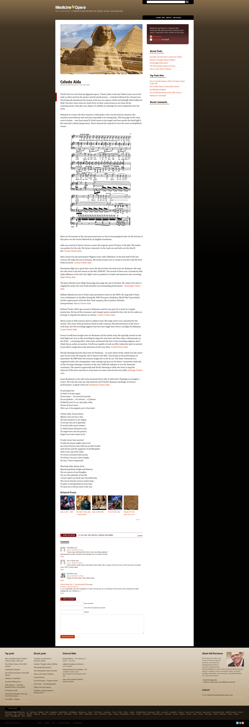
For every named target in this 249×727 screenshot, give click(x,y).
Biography (53, 712)
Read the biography (210, 680)
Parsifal (116, 714)
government (207, 712)
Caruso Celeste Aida (73, 251)
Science (200, 714)
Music (75, 714)
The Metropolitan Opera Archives (162, 66)
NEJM (81, 714)
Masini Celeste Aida (82, 303)
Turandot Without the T (13, 682)
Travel (7, 716)
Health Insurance (231, 712)
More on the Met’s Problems (160, 69)
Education (173, 712)
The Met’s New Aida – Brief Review (83, 513)
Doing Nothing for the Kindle (73, 670)
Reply (62, 556)
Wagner (29, 716)
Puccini (175, 714)
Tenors (230, 714)
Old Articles (102, 714)
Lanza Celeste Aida (68, 329)
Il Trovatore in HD (11, 690)
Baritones (33, 712)
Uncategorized (15, 716)
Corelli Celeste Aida (119, 347)
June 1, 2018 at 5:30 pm (74, 563)
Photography (124, 714)
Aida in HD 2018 (97, 512)
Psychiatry (168, 714)
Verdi (23, 716)
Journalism (8, 714)
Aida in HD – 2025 (66, 512)
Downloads (151, 712)
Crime (114, 712)
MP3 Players (68, 714)
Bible (47, 712)
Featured (198, 712)
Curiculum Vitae (64, 723)
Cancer (90, 712)
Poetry (133, 714)
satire (195, 714)
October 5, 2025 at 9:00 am (69, 587)
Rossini (189, 714)
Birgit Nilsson (63, 712)
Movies (59, 714)
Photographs (77, 723)
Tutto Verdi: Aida (114, 512)
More (140, 536)
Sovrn (138, 520)
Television (223, 714)
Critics (120, 712)
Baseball (41, 712)
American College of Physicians (15, 712)
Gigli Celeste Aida (68, 277)
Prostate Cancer (158, 714)
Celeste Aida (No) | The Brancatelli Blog (74, 584)
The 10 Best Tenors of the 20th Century (164, 87)
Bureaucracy (82, 712)
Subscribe (157, 40)
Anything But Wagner (158, 90)
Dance (126, 712)
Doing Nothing (68, 659)
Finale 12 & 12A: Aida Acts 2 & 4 (129, 513)
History (240, 712)
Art (28, 712)
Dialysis (132, 712)
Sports (216, 714)
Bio (163, 17)
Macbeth (29, 714)
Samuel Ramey (39, 677)
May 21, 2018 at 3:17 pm (75, 550)
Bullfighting (73, 712)
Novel (95, 714)
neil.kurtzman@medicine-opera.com (220, 695)
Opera (110, 714)
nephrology (88, 714)
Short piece (208, 714)
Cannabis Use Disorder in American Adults (166, 57)
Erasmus (181, 712)
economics (164, 712)
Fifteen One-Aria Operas (42, 687)
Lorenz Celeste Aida (83, 262)
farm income (189, 712)
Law (15, 714)
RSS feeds (157, 37)
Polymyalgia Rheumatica (159, 63)
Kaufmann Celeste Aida (99, 384)
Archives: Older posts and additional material (219, 682)
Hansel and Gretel (218, 712)
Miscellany (52, 714)
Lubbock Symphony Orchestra (73, 664)
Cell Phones (98, 712)
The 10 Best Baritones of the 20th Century (166, 93)
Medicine (37, 714)
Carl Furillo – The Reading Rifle (45, 684)
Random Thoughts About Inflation (163, 60)
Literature (21, 714)
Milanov (44, 714)
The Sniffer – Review (12, 699)
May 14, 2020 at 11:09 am (75, 576)
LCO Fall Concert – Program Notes (46, 681)
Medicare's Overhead (158, 96)
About (169, 17)
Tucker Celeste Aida (106, 315)
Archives (177, 17)
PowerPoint (147, 714)
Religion (182, 714)
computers (107, 712)
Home (158, 17)
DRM (158, 712)
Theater (236, 714)
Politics (139, 714)
